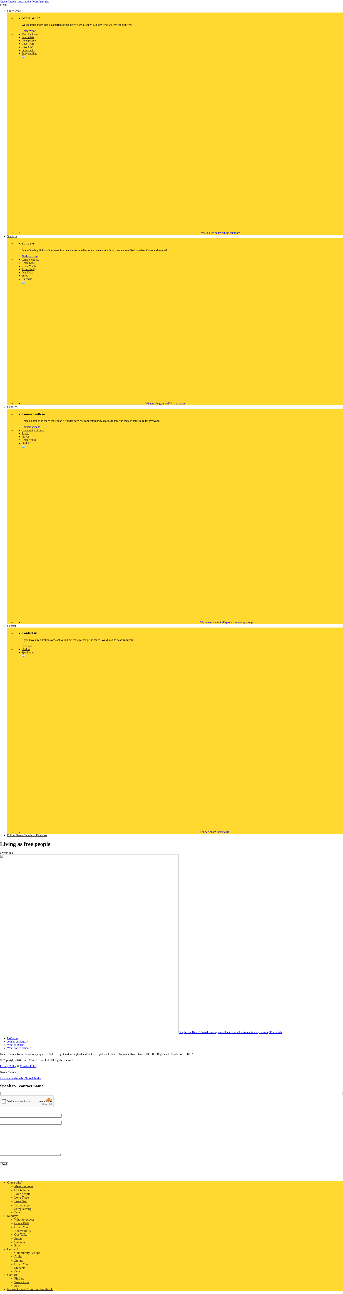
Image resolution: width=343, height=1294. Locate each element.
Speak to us (21, 1282)
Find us (19, 1278)
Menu (3, 4)
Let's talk (27, 646)
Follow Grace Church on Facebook (30, 1289)
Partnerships (22, 1205)
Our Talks (20, 1234)
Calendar (20, 1242)
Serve (18, 1238)
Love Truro (21, 1197)
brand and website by (20, 1078)
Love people (22, 1194)
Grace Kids (21, 1223)
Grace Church (24, 1)
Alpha (18, 1256)
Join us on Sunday (17, 1041)
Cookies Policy (28, 1066)
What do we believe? (19, 1047)
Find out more (30, 256)
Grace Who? (29, 30)
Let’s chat (12, 1038)
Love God (20, 1201)
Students (19, 1268)
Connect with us (31, 426)
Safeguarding (22, 1209)
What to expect (15, 1044)
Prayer (18, 1260)
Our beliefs (21, 1190)
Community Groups (27, 1253)
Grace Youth (22, 1227)
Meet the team (23, 1186)
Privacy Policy (8, 1066)
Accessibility (22, 1231)
